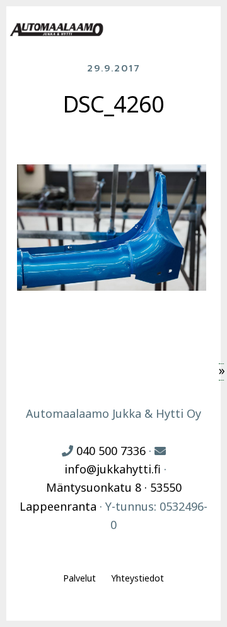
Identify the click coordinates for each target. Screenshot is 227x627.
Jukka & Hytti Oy (56, 29)
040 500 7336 (111, 450)
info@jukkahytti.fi (112, 469)
